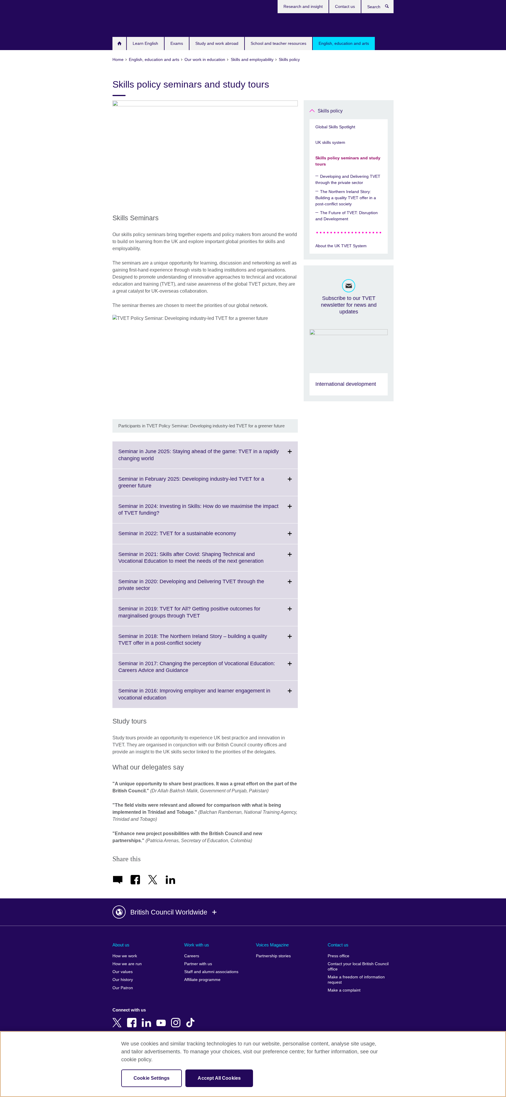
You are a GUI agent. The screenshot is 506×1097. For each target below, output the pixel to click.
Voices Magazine (272, 944)
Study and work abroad (216, 43)
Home (119, 43)
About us (120, 944)
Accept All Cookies (219, 1078)
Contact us (345, 6)
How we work (124, 956)
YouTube (162, 1018)
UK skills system (330, 142)
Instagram (177, 1018)
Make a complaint (344, 990)
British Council (129, 24)
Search (390, 8)
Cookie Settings (152, 1078)
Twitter (118, 1018)
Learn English (145, 43)
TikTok (191, 1018)
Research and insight (303, 6)
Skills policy (330, 110)
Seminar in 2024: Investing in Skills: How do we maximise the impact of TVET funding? (198, 513)
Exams (176, 43)
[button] (253, 912)
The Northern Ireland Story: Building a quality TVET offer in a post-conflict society (345, 197)
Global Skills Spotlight (335, 126)
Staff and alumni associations (211, 972)
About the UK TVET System (341, 245)
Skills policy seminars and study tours (347, 161)
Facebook (133, 1018)
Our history (122, 979)
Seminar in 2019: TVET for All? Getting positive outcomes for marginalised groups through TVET (189, 616)
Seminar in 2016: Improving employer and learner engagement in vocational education (194, 698)
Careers (191, 956)
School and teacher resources (278, 43)
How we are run (127, 964)
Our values (122, 972)
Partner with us (198, 964)
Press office (338, 956)
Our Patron (122, 988)
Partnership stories (273, 956)
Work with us (196, 944)
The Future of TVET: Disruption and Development (346, 215)
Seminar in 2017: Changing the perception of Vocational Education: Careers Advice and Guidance (196, 670)
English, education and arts (344, 43)
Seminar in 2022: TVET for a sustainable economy (190, 537)
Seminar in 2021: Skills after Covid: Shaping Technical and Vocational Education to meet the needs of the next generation (203, 561)
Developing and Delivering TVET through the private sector (347, 179)
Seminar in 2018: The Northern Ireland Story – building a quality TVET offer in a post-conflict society (192, 643)
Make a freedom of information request (356, 980)
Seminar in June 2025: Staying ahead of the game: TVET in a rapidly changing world (198, 458)
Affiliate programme (202, 979)
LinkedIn (147, 1018)
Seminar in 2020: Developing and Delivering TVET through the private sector (191, 588)
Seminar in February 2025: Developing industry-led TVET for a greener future (191, 486)
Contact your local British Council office (358, 966)
